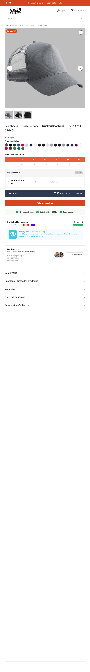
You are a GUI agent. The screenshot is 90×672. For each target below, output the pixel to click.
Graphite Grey (6, 145)
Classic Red (22, 145)
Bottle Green (14, 145)
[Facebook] (6, 3)
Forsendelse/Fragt (15, 297)
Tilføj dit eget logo (45, 203)
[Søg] (82, 18)
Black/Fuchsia (43, 145)
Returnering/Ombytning (17, 305)
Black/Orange (55, 145)
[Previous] (9, 68)
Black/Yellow (67, 145)
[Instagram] (10, 3)
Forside (7, 25)
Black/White (63, 145)
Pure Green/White (18, 148)
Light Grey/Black (47, 145)
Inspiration (10, 289)
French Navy (31, 145)
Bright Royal (18, 145)
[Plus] (43, 182)
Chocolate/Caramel (80, 145)
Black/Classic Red (39, 145)
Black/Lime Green (51, 145)
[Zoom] (81, 32)
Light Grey (26, 145)
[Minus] (29, 182)
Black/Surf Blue (59, 145)
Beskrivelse (11, 273)
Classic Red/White (6, 148)
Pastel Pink (35, 145)
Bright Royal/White (72, 145)
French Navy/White (10, 148)
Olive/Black (14, 148)
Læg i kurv (12, 193)
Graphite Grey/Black (22, 148)
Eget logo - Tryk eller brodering (21, 281)
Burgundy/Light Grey (76, 145)
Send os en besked (75, 255)
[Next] (80, 68)
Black (10, 145)
